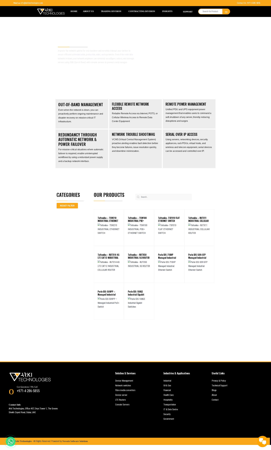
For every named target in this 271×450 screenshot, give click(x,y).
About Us (88, 11)
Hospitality (167, 399)
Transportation (169, 404)
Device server (121, 395)
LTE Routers (120, 399)
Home (74, 11)
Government (168, 419)
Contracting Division (141, 11)
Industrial (167, 380)
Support (188, 11)
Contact (215, 399)
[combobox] (210, 11)
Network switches (123, 385)
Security (167, 414)
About (214, 395)
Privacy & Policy (219, 380)
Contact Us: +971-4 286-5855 (248, 3)
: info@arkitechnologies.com (28, 3)
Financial (167, 390)
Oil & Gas (167, 385)
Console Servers (122, 404)
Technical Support (219, 385)
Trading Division (111, 11)
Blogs (214, 390)
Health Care (168, 395)
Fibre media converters (125, 390)
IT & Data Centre (170, 409)
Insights (167, 11)
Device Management (124, 380)
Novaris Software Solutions (75, 441)
